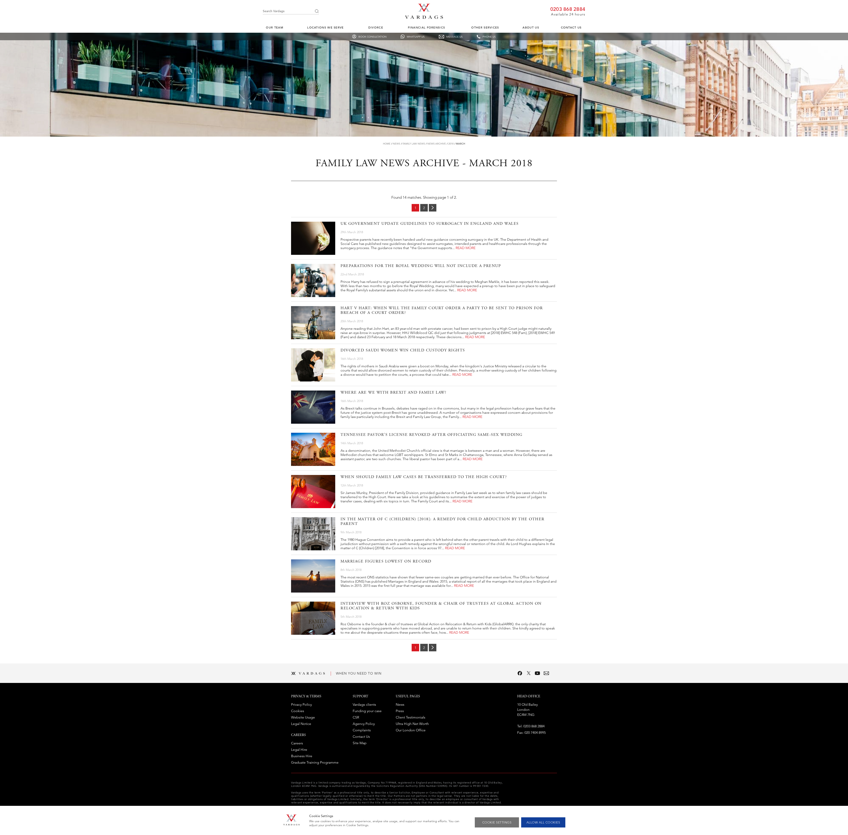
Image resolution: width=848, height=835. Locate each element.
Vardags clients (364, 704)
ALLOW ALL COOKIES (543, 822)
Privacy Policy (301, 704)
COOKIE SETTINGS (497, 822)
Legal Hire (299, 749)
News (396, 143)
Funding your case (367, 711)
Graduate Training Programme (315, 762)
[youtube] (537, 673)
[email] (546, 673)
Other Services (485, 27)
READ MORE (465, 248)
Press (400, 711)
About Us (530, 27)
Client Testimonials (410, 717)
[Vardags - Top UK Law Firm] (424, 17)
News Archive (436, 143)
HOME (386, 143)
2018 (451, 143)
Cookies (297, 711)
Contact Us (571, 27)
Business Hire (301, 756)
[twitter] (528, 673)
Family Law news (414, 143)
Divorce (375, 27)
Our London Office (411, 730)
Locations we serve (325, 27)
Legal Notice (301, 724)
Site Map (360, 743)
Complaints (362, 730)
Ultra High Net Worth (412, 724)
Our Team (274, 27)
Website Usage (303, 717)
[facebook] (519, 673)
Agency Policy (364, 724)
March (460, 143)
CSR (356, 717)
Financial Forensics (426, 27)
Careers (297, 743)
